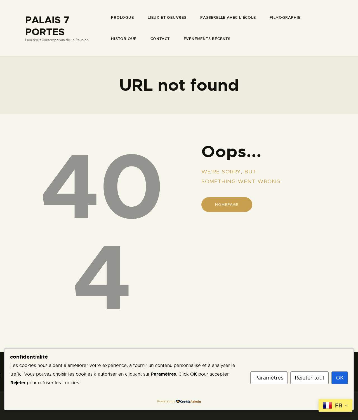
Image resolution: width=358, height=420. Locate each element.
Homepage (226, 204)
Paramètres (269, 377)
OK (340, 377)
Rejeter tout (309, 377)
